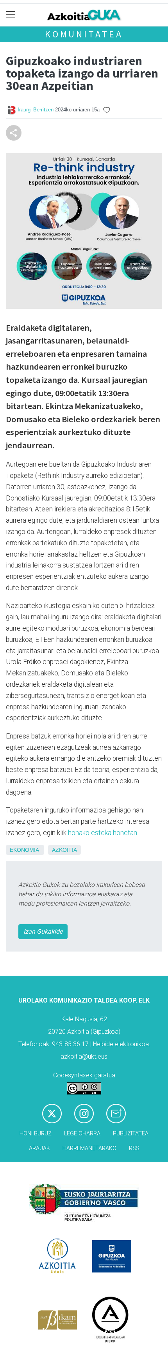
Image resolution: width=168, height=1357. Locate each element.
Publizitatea (130, 1133)
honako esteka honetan (102, 833)
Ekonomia (24, 850)
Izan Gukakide (43, 931)
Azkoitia (64, 850)
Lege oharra (82, 1133)
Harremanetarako (89, 1148)
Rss (134, 1148)
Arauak (39, 1148)
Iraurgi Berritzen (36, 110)
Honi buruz (36, 1133)
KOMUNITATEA (84, 34)
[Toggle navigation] (10, 15)
